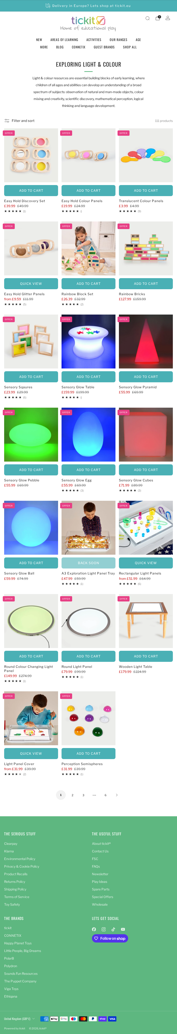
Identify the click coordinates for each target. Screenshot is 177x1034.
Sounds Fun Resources (21, 973)
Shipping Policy (15, 889)
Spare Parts (100, 889)
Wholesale (100, 904)
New (39, 39)
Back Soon (88, 563)
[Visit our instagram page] (103, 929)
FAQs (96, 866)
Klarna (9, 851)
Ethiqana (10, 996)
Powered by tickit (14, 1028)
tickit (8, 928)
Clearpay (10, 843)
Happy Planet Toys (18, 943)
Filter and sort (23, 121)
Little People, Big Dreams (22, 951)
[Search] (147, 18)
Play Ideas (99, 882)
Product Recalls (15, 874)
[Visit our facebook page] (94, 929)
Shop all (130, 46)
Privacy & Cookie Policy (21, 866)
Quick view (31, 284)
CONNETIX (79, 46)
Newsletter (100, 874)
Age (138, 39)
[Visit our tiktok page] (113, 929)
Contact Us (100, 851)
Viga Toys (11, 989)
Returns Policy (14, 882)
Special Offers (102, 897)
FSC (95, 859)
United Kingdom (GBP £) (17, 1018)
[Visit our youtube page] (123, 929)
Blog (60, 46)
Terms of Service (16, 897)
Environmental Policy (19, 859)
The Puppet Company (20, 981)
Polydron (10, 966)
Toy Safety (12, 904)
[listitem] (88, 5)
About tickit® (101, 843)
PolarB (9, 958)
